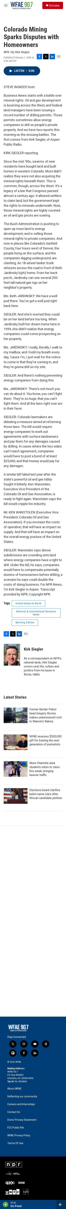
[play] (5, 1204)
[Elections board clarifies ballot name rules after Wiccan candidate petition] (15, 796)
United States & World (28, 603)
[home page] (22, 5)
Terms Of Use (15, 1143)
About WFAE (14, 1088)
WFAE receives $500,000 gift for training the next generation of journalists (45, 740)
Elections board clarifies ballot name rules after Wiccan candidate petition (45, 794)
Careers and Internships (21, 1104)
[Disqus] (33, 875)
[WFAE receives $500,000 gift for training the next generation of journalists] (15, 742)
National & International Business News (36, 613)
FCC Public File (15, 1127)
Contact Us (13, 1112)
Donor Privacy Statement (21, 1120)
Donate (54, 5)
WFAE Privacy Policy (18, 1135)
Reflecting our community (22, 1096)
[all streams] (61, 1204)
